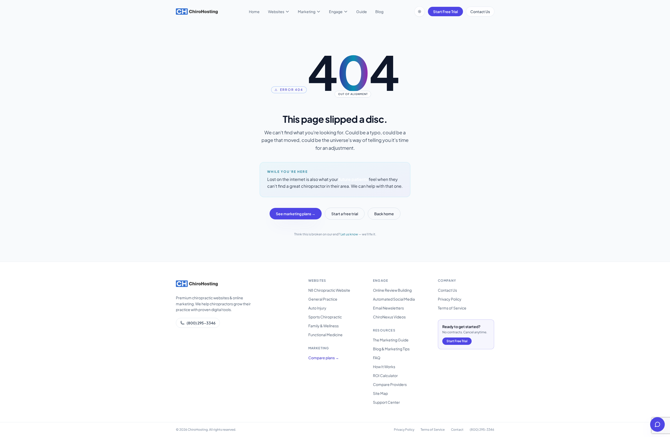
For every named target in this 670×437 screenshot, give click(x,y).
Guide (361, 11)
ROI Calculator (385, 375)
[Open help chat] (657, 424)
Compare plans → (323, 357)
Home (254, 11)
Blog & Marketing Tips (391, 348)
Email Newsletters (388, 308)
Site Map (380, 393)
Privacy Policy (449, 299)
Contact (457, 430)
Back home (384, 213)
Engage (336, 11)
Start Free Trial (445, 11)
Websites (276, 11)
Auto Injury (317, 308)
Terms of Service (452, 308)
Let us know (349, 234)
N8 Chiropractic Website (329, 290)
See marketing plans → (295, 213)
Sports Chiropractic (325, 316)
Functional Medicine (325, 334)
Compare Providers (390, 384)
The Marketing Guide (391, 340)
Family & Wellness (323, 325)
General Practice (322, 299)
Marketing (306, 11)
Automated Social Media (394, 299)
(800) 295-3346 (201, 322)
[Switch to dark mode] (419, 11)
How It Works (384, 366)
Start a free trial (344, 213)
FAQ (376, 357)
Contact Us (480, 11)
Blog (379, 11)
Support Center (386, 402)
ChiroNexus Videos (389, 316)
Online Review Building (392, 290)
